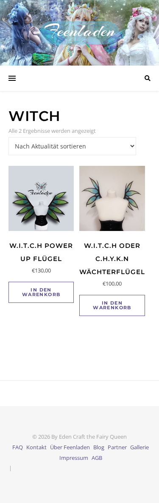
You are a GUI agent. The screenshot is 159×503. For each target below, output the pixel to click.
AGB (97, 458)
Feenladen (79, 30)
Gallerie (139, 447)
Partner (117, 447)
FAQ (17, 447)
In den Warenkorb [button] (41, 292)
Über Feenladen (70, 447)
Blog (98, 447)
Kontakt (36, 447)
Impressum (73, 458)
